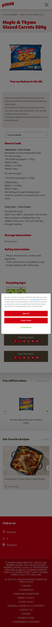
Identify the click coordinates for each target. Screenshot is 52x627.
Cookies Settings (26, 327)
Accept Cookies (26, 320)
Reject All (26, 313)
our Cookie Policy (34, 299)
